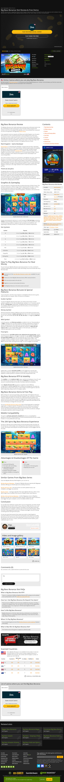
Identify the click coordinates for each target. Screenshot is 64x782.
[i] (14, 659)
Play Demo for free (32, 36)
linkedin (2, 766)
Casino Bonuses (15, 754)
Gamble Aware (12, 112)
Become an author (35, 528)
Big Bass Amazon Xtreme (10, 742)
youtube (4, 766)
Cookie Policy (26, 761)
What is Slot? (27, 754)
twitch (11, 766)
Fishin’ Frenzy (22, 131)
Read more (42, 779)
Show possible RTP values (31, 642)
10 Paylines (51, 227)
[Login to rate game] (5, 51)
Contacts (14, 759)
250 (55, 208)
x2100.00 (46, 60)
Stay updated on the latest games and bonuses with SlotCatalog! (49, 753)
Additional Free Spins (53, 215)
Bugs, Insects (53, 223)
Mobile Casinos (15, 758)
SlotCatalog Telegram (38, 765)
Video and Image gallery (50, 133)
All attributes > (35, 67)
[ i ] (49, 60)
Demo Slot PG (15, 763)
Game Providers (4, 759)
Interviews (25, 752)
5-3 (54, 211)
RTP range (56, 219)
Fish (45, 225)
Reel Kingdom (47, 54)
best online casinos (13, 82)
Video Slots (56, 194)
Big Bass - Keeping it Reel (31, 736)
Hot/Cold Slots (4, 761)
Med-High (46, 58)
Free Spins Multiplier (48, 219)
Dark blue (59, 223)
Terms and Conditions (28, 758)
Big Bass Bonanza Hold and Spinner (53, 736)
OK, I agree (49, 779)
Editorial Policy (26, 763)
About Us (25, 756)
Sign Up (60, 757)
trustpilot (13, 766)
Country (46, 137)
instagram (9, 766)
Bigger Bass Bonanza (9, 729)
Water (56, 225)
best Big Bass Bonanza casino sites (22, 274)
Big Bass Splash (4, 491)
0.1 (54, 206)
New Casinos (15, 756)
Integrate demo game (58, 46)
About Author (11, 528)
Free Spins (58, 218)
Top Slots (3, 752)
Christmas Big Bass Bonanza (53, 729)
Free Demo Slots (4, 754)
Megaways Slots (4, 758)
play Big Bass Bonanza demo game (13, 404)
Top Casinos (14, 752)
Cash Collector (52, 218)
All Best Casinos (48, 129)
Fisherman (48, 225)
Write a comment (56, 51)
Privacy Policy (26, 759)
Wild (45, 221)
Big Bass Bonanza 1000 (6, 487)
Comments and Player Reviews (51, 143)
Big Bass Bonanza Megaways (7, 483)
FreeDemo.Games (47, 764)
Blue (48, 223)
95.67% (46, 56)
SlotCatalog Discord (42, 765)
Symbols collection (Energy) (54, 220)
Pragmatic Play (18, 150)
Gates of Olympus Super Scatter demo (20, 761)
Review (46, 131)
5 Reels (56, 227)
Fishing (53, 225)
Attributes (46, 139)
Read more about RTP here (23, 596)
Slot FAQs (46, 135)
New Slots (3, 763)
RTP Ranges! (50, 56)
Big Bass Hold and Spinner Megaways (9, 496)
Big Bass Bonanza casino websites (27, 622)
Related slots (47, 141)
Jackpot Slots (3, 756)
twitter (6, 766)
